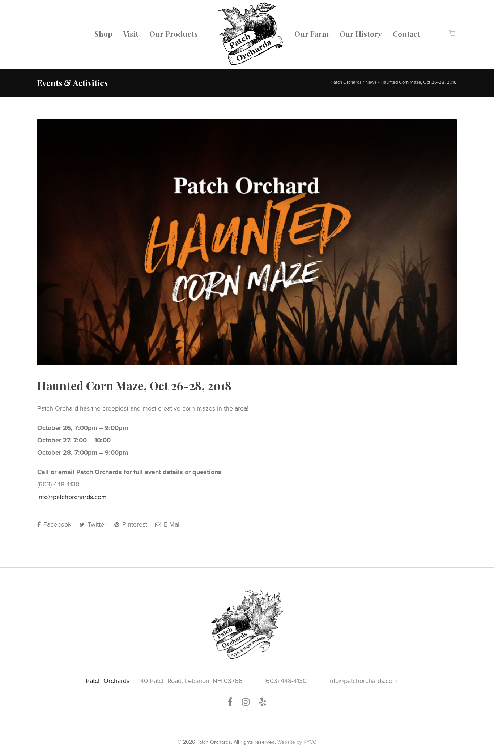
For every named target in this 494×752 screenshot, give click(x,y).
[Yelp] (263, 702)
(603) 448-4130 (285, 681)
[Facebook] (233, 702)
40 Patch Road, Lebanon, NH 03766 (191, 681)
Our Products (173, 34)
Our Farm (311, 34)
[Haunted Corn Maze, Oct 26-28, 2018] (247, 242)
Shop (103, 34)
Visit (131, 34)
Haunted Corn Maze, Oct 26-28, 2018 (134, 385)
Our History (361, 34)
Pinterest (133, 524)
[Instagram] (249, 702)
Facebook (56, 524)
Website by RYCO (297, 742)
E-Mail (171, 524)
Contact (406, 34)
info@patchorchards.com (72, 497)
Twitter (96, 524)
